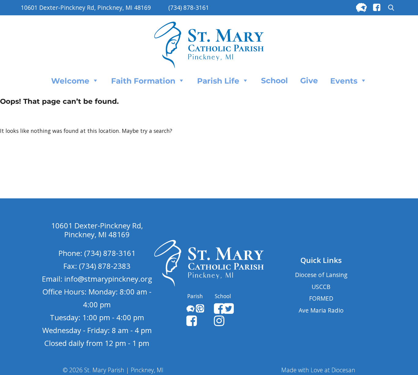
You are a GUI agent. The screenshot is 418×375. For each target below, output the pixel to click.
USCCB (321, 287)
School (274, 80)
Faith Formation (143, 80)
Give (309, 80)
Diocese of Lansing (321, 275)
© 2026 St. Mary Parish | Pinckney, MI (113, 370)
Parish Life (218, 80)
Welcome (70, 80)
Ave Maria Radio (321, 310)
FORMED (321, 298)
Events (343, 80)
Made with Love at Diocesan (318, 370)
